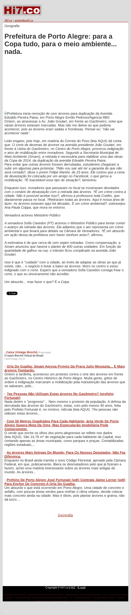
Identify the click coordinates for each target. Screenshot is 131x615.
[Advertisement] (65, 84)
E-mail (81, 587)
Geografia (65, 515)
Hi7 (73, 587)
